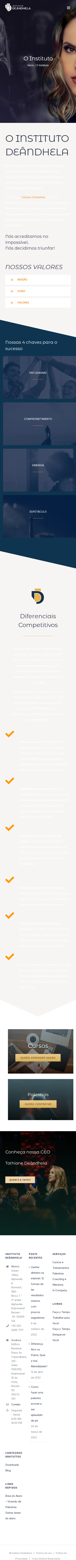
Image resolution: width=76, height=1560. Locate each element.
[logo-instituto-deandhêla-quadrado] (38, 589)
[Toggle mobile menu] (69, 8)
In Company (59, 1290)
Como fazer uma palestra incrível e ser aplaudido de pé (37, 1403)
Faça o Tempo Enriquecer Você (61, 1334)
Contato (16, 1404)
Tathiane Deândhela (33, 197)
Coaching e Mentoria (59, 1281)
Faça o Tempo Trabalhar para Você (61, 1317)
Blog (8, 1470)
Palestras (58, 1273)
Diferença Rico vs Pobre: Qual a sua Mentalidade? (38, 1355)
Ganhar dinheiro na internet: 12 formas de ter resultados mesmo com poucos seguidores (38, 1292)
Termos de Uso (44, 1553)
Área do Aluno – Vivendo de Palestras (13, 1501)
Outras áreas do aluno (13, 1515)
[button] (38, 280)
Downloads (12, 1464)
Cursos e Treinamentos (60, 1265)
